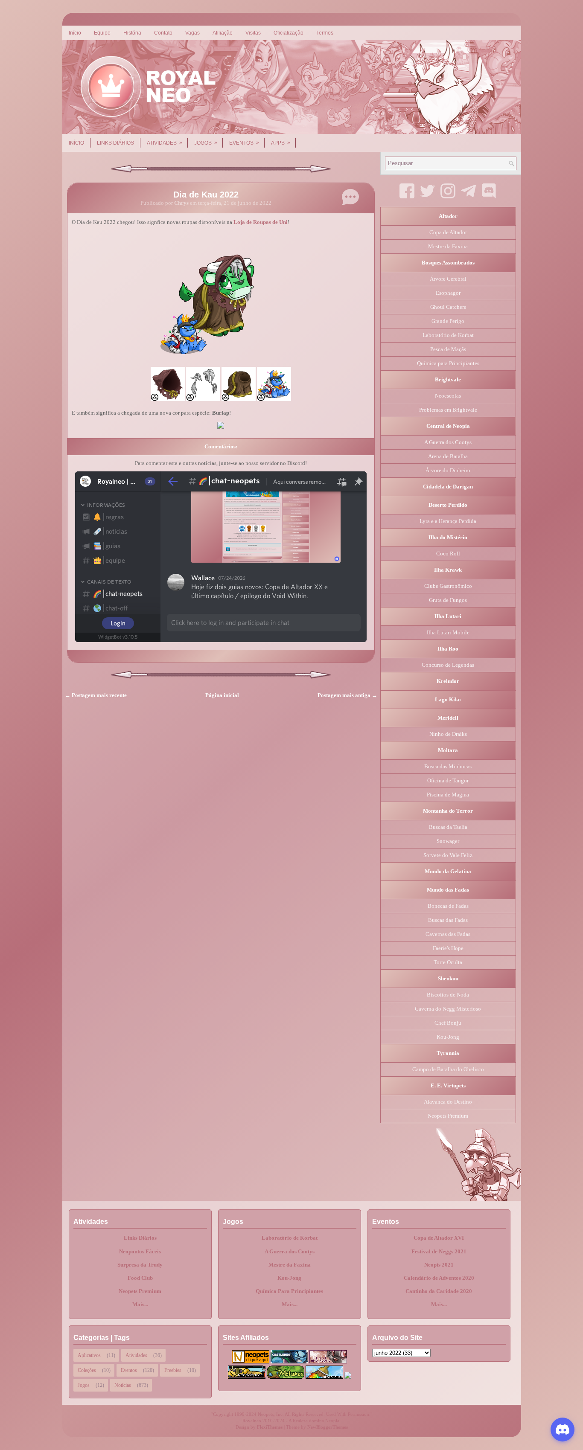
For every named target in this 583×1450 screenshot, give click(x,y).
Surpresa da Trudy (140, 1264)
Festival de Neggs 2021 (438, 1251)
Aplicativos (89, 1355)
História (132, 33)
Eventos (244, 142)
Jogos (205, 142)
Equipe (102, 33)
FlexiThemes (270, 1427)
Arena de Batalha (448, 456)
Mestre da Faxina (448, 246)
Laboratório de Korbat (448, 335)
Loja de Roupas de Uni (260, 222)
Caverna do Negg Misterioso (448, 1008)
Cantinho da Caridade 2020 (438, 1291)
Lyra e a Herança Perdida (448, 521)
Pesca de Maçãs (448, 349)
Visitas (253, 33)
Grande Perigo (447, 321)
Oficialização (288, 33)
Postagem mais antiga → (347, 695)
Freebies (172, 1370)
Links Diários (115, 143)
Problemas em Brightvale (448, 410)
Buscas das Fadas (448, 920)
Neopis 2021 (439, 1264)
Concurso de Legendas (448, 665)
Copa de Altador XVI (439, 1238)
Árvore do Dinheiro (448, 470)
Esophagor (448, 293)
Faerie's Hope (448, 948)
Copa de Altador (448, 232)
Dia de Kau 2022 (206, 194)
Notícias (122, 1385)
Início (75, 33)
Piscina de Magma (448, 794)
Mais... (140, 1304)
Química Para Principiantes (289, 1291)
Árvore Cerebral (448, 279)
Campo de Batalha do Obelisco (448, 1069)
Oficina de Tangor (448, 780)
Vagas (192, 33)
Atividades (164, 142)
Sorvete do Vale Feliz (447, 855)
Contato (163, 33)
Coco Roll (448, 553)
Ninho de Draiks (448, 734)
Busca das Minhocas (448, 766)
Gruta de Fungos (448, 600)
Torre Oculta (448, 962)
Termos (324, 33)
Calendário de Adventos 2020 (439, 1278)
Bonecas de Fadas (448, 906)
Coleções (87, 1370)
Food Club (140, 1278)
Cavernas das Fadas (448, 934)
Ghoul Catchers (448, 307)
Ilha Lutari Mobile (448, 632)
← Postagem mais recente (96, 695)
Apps (280, 142)
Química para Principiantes (448, 363)
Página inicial (222, 695)
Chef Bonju (447, 1023)
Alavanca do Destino (448, 1101)
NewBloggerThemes (327, 1427)
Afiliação (223, 33)
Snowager (448, 841)
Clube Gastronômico (448, 586)
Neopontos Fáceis (140, 1251)
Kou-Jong (448, 1037)
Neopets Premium (448, 1116)
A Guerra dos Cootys (448, 442)
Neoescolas (448, 395)
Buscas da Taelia (448, 827)
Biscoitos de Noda (448, 994)
